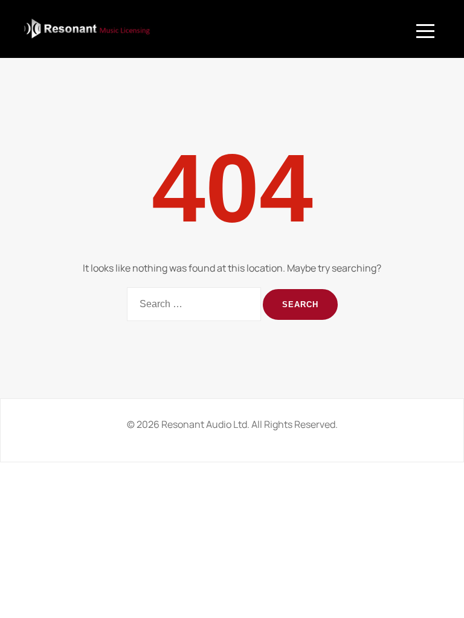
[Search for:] (194, 304)
